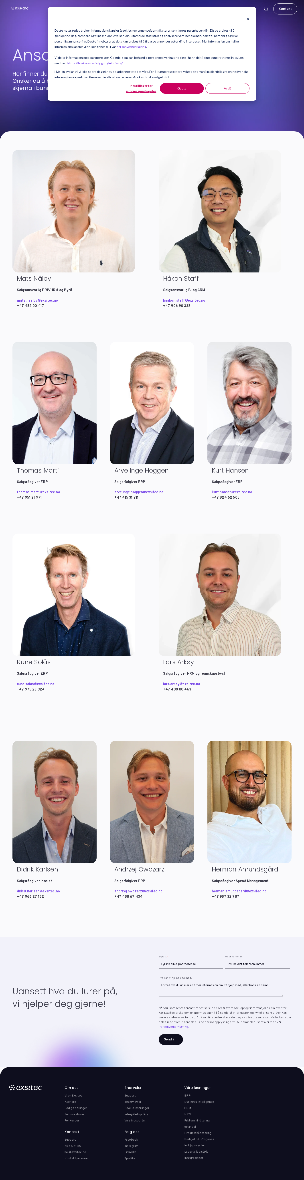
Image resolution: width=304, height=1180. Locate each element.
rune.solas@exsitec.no (35, 684)
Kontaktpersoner (77, 1158)
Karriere (70, 1102)
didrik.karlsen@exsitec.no (38, 891)
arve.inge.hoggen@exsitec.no (138, 492)
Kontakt (285, 8)
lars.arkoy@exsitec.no (181, 684)
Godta (181, 88)
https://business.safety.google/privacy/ (95, 63)
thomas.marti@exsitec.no (38, 492)
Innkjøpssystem (195, 1146)
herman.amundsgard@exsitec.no (239, 891)
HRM (187, 1114)
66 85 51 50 (73, 1146)
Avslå (227, 88)
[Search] (266, 9)
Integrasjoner (193, 1158)
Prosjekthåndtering (198, 1133)
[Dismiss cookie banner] (247, 19)
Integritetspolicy (136, 1114)
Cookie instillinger (136, 1108)
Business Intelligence (199, 1102)
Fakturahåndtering (197, 1121)
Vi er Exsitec (73, 1096)
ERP (187, 1096)
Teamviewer (132, 1102)
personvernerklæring (131, 47)
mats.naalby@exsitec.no (37, 301)
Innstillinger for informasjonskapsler (141, 88)
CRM (187, 1108)
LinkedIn (130, 1152)
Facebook (131, 1140)
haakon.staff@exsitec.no (184, 301)
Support (130, 1096)
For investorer (74, 1114)
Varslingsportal (134, 1121)
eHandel (190, 1127)
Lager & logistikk (196, 1152)
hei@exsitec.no (75, 1152)
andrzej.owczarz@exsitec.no (138, 891)
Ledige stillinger (76, 1108)
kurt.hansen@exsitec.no (232, 492)
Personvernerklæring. (174, 1027)
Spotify (129, 1158)
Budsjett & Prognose (199, 1139)
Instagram (131, 1146)
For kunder (72, 1121)
